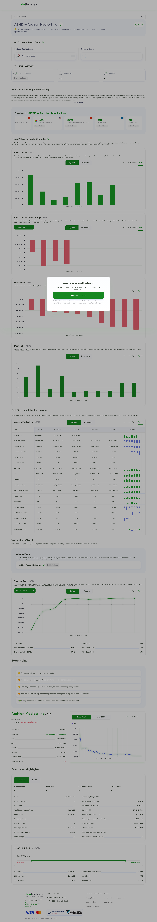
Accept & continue (78, 295)
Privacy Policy (81, 303)
